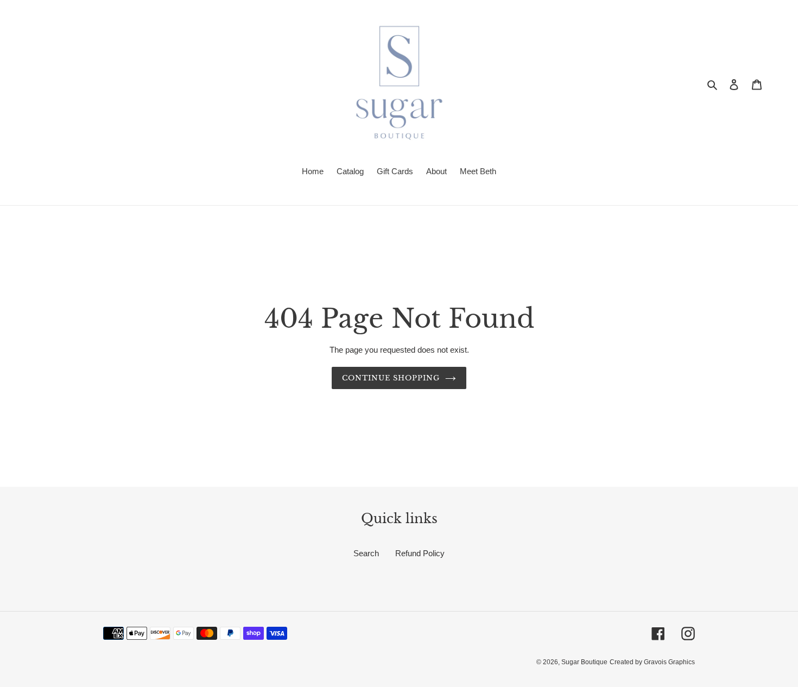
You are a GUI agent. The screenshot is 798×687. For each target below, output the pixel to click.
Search (366, 553)
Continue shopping (391, 378)
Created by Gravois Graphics (652, 662)
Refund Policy (420, 553)
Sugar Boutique (584, 662)
